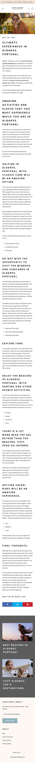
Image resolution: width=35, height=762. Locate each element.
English (16, 753)
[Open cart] (32, 8)
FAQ (3, 733)
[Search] (29, 8)
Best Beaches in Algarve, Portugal (15, 649)
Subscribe (10, 721)
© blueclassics (17, 757)
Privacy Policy (6, 744)
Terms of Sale (6, 740)
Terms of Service (7, 737)
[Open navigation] (3, 8)
